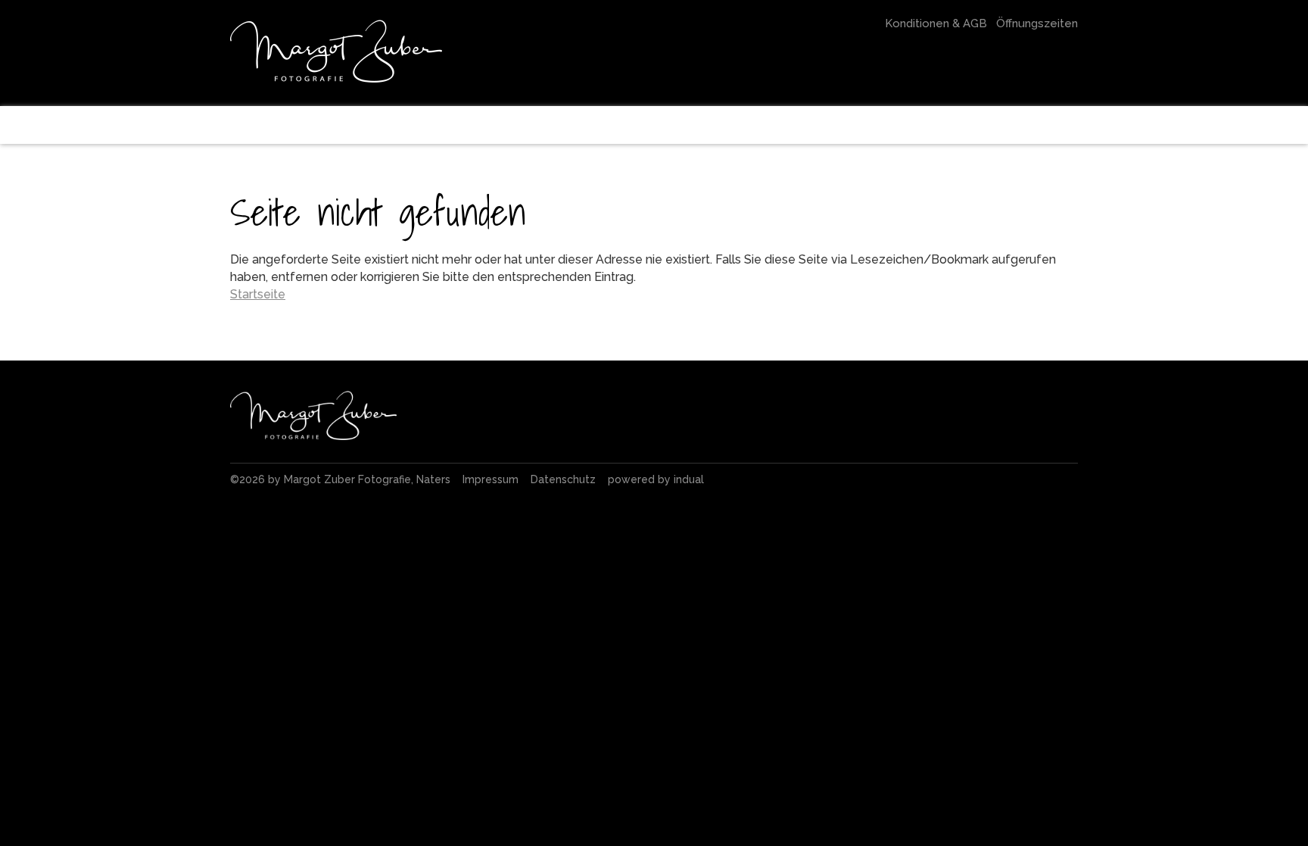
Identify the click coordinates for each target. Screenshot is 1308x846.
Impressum (492, 479)
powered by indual (656, 479)
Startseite (257, 294)
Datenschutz (565, 479)
